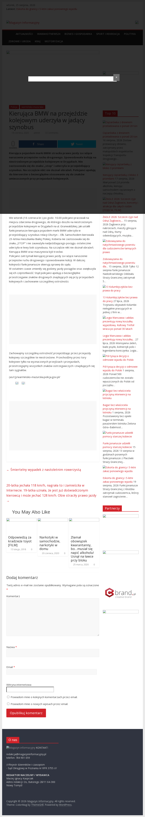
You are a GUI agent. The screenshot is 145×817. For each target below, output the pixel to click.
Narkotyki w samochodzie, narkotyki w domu (49, 543)
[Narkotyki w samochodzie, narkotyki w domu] (53, 520)
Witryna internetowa (18, 684)
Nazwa (11, 647)
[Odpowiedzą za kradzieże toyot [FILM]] (21, 520)
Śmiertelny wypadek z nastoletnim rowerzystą (43, 469)
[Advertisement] (53, 319)
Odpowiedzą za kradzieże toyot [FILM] (20, 541)
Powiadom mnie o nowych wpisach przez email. (39, 704)
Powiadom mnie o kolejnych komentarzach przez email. (44, 697)
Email (10, 667)
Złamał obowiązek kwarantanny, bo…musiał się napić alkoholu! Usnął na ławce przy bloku (82, 548)
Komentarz (13, 596)
